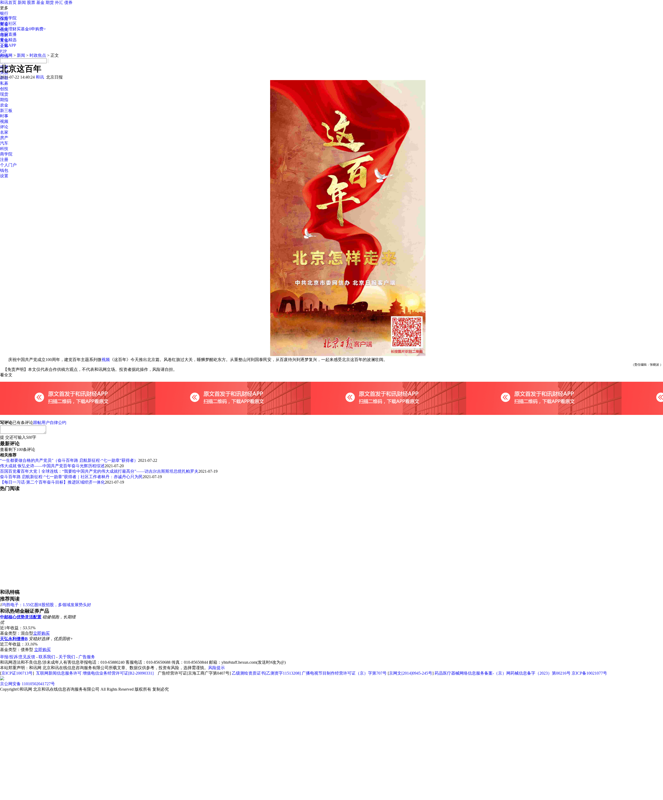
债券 (68, 2)
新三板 (6, 110)
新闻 (22, 2)
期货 (50, 2)
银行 (4, 13)
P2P (3, 51)
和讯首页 (8, 2)
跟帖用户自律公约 (49, 422)
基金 (40, 2)
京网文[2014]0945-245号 (410, 673)
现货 (4, 94)
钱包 (4, 170)
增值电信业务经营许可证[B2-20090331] (118, 673)
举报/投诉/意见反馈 (17, 657)
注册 (4, 159)
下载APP (8, 45)
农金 (4, 105)
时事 (4, 116)
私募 (4, 83)
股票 (31, 2)
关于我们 (67, 657)
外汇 (59, 2)
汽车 (4, 143)
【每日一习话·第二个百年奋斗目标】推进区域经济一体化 (52, 482)
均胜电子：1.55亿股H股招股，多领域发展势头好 (46, 605)
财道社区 (8, 23)
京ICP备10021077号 (589, 673)
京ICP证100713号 (17, 673)
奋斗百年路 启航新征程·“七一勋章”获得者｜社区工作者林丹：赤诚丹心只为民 (71, 477)
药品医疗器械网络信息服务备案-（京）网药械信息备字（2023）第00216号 (503, 673)
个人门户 (8, 165)
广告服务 (86, 657)
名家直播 (8, 34)
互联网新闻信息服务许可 (59, 673)
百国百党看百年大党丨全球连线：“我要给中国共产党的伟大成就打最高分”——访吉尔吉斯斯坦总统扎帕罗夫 (99, 471)
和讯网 (6, 55)
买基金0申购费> (31, 29)
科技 (4, 148)
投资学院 (8, 18)
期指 (4, 99)
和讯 (40, 77)
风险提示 (216, 668)
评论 (4, 127)
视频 (4, 121)
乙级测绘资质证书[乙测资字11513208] (266, 673)
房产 (4, 138)
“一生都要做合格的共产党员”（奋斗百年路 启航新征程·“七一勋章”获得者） (69, 460)
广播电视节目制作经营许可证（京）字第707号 (344, 673)
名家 (4, 132)
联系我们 (47, 657)
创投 (4, 89)
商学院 (6, 154)
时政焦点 (38, 55)
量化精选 (8, 40)
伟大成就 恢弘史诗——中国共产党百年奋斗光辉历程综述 (52, 466)
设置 (4, 176)
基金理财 (8, 29)
